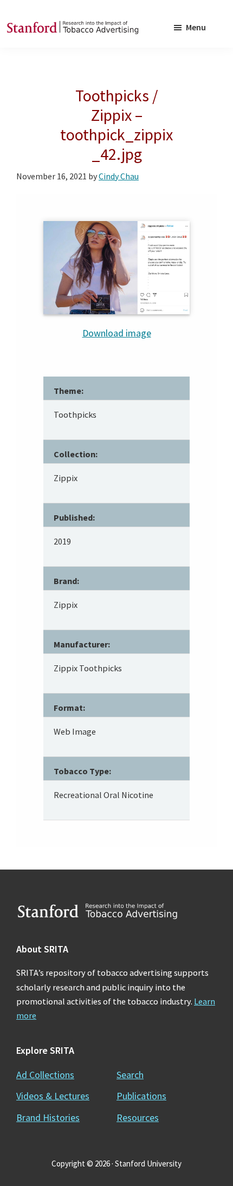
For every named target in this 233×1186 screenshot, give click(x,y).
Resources (137, 1117)
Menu (196, 27)
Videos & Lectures (52, 1096)
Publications (141, 1096)
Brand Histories (48, 1117)
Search (130, 1074)
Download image (116, 333)
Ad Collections (45, 1074)
